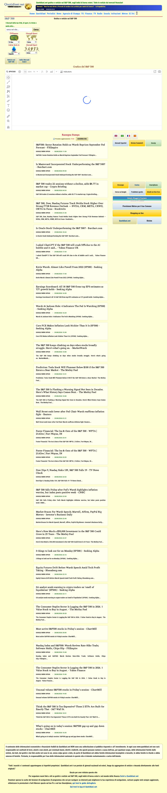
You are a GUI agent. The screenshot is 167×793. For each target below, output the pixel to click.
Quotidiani (41, 13)
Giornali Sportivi (120, 143)
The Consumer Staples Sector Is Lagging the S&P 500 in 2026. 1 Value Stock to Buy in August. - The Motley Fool (69, 608)
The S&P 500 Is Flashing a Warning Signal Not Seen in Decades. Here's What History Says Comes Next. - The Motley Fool (69, 391)
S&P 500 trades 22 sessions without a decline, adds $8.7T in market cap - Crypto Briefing (67, 185)
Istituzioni (116, 13)
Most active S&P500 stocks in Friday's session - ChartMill (66, 629)
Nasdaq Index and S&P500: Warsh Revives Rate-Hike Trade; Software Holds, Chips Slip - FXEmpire (67, 647)
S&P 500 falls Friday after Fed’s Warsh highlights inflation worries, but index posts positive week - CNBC (67, 491)
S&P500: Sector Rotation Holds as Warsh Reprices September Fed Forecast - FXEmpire (70, 146)
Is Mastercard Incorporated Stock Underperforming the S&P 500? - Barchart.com (70, 166)
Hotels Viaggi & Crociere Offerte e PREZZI (137, 199)
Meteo (125, 13)
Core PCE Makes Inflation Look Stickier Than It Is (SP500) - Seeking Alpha (68, 327)
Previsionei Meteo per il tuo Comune (137, 206)
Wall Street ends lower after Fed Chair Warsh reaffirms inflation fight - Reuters (70, 413)
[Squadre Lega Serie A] (14, 49)
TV (94, 13)
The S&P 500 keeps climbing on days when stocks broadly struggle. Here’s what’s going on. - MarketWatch (66, 347)
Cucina (137, 185)
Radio (99, 13)
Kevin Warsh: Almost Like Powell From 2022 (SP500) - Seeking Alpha (69, 269)
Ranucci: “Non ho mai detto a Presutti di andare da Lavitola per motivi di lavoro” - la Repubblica (71, 6)
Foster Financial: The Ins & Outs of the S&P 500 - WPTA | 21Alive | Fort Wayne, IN (66, 433)
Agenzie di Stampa (71, 13)
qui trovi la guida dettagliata (84, 783)
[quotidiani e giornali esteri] (31, 38)
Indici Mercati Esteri (24, 61)
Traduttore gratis (137, 192)
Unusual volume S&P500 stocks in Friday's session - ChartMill (69, 690)
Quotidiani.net (124, 221)
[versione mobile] (136, 13)
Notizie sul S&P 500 (11, 61)
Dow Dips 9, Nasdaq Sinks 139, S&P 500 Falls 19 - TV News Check (67, 472)
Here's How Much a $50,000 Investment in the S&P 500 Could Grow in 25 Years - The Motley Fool (68, 533)
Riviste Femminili (137, 143)
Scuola (107, 13)
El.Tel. (132, 13)
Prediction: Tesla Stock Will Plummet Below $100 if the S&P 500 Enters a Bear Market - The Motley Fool (70, 369)
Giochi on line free (153, 192)
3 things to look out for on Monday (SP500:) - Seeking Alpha (67, 551)
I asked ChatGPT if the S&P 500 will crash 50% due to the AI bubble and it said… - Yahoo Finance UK (68, 247)
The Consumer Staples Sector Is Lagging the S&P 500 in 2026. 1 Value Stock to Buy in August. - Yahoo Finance (69, 669)
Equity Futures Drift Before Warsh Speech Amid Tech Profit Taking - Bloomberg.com (68, 569)
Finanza (88, 13)
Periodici (51, 13)
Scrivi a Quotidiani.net (129, 776)
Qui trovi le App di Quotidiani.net (83, 787)
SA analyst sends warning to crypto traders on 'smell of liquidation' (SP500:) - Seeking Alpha (65, 589)
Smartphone (153, 185)
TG (82, 13)
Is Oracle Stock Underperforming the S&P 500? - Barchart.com (69, 228)
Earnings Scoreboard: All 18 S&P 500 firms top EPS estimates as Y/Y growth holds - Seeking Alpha (69, 288)
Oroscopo (120, 185)
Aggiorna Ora (82, 139)
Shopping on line (137, 213)
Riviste (149, 221)
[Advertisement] (102, 39)
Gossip (153, 143)
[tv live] (14, 38)
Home (32, 13)
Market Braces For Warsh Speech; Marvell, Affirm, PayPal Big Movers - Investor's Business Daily (69, 513)
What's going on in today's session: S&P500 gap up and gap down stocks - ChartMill (70, 728)
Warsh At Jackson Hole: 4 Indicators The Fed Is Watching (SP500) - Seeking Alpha (70, 308)
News (59, 13)
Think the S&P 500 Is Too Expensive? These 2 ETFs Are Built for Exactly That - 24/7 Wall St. (70, 708)
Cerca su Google (120, 192)
